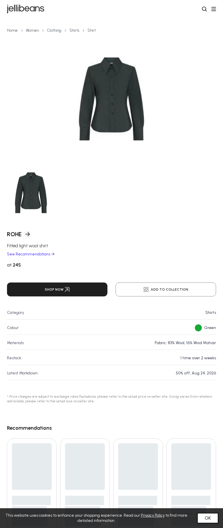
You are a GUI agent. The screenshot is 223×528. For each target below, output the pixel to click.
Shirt (91, 30)
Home (12, 30)
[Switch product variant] (31, 193)
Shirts (74, 30)
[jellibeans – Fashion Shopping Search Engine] (25, 9)
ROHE (14, 234)
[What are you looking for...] (204, 9)
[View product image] (111, 99)
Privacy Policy (153, 515)
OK (208, 518)
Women (32, 30)
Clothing (54, 30)
